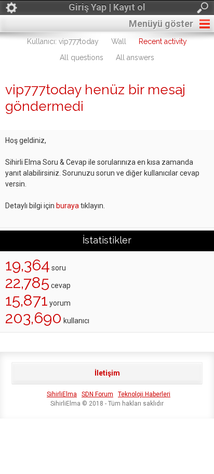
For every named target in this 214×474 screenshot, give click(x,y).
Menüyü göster (161, 23)
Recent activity (163, 41)
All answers (135, 57)
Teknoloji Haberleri (144, 394)
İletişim (107, 373)
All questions (81, 57)
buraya (67, 206)
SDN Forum (97, 394)
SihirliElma (62, 394)
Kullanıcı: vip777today (63, 41)
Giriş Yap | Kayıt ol (107, 7)
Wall (118, 41)
